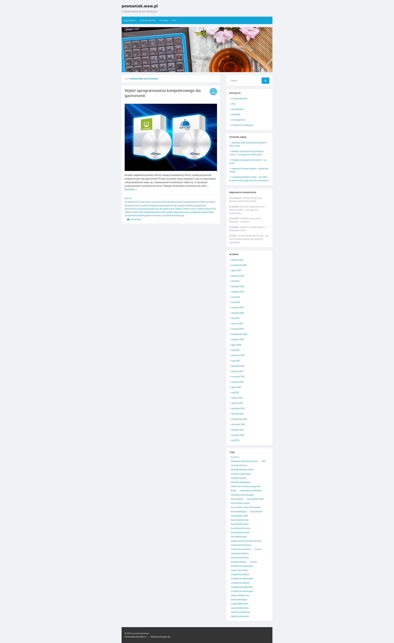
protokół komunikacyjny (242, 566)
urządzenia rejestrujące (242, 578)
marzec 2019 (237, 323)
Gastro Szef (144, 202)
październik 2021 (239, 265)
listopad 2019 (237, 307)
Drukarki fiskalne (148, 20)
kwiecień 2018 (237, 355)
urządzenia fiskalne (240, 574)
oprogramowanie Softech (194, 202)
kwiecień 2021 (237, 275)
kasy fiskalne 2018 (239, 515)
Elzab (233, 490)
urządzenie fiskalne (240, 583)
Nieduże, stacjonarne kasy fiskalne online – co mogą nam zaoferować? (246, 209)
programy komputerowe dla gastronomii (155, 208)
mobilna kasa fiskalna (241, 549)
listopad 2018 (237, 329)
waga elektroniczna (240, 595)
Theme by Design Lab (160, 636)
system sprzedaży (239, 570)
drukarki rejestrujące (240, 482)
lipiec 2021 (236, 270)
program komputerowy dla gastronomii (158, 205)
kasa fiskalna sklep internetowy (245, 507)
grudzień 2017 (237, 366)
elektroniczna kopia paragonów (245, 486)
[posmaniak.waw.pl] (197, 49)
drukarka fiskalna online (242, 469)
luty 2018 (235, 360)
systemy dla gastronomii (177, 212)
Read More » (131, 189)
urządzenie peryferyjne (242, 587)
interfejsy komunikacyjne (242, 495)
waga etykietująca (239, 599)
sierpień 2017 (237, 382)
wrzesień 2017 (238, 376)
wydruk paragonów (240, 616)
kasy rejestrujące (239, 536)
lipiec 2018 (236, 345)
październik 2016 (239, 419)
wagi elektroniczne (240, 608)
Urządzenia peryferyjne (242, 125)
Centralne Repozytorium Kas (244, 461)
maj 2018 (235, 350)
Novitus (258, 549)
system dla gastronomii (154, 212)
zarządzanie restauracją (173, 215)
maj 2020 (235, 297)
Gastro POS (132, 202)
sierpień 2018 (237, 339)
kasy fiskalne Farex (240, 524)
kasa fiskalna (237, 499)
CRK (263, 461)
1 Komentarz (135, 219)
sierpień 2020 (237, 291)
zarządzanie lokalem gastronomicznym (143, 215)
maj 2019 (235, 318)
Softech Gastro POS (206, 208)
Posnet (253, 562)
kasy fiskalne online (240, 532)
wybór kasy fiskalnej (240, 612)
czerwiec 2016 (237, 435)
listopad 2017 (237, 371)
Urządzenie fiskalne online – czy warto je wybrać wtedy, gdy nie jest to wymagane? (248, 239)
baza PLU (235, 457)
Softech (178, 208)
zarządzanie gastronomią (201, 212)
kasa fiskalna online (240, 503)
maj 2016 (235, 440)
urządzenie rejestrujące (242, 591)
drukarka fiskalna (239, 465)
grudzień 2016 (238, 408)
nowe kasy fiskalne (240, 557)
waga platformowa (239, 603)
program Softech (185, 205)
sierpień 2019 (237, 313)
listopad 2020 (237, 286)
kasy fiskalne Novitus (241, 528)
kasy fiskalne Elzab (240, 520)
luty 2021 (235, 281)
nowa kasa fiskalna (240, 553)
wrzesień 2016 (238, 424)
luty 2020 (235, 302)
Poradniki (164, 20)
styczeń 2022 (237, 260)
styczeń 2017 (237, 403)
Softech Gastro (189, 208)
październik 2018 (239, 334)
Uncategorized (238, 120)
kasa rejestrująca (239, 511)
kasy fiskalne (257, 511)
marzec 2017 (237, 398)
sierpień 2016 (237, 429)
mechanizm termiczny (241, 545)
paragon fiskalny (238, 562)
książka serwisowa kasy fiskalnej (246, 541)
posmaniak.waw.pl (140, 6)
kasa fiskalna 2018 (255, 499)
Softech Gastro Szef (134, 212)
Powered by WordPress (136, 636)
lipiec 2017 (236, 387)
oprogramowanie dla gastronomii (166, 202)
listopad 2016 (237, 413)
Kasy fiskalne (130, 20)
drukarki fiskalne (239, 478)
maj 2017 (235, 392)
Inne (174, 20)
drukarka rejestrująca (241, 474)
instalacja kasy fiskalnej (250, 490)
